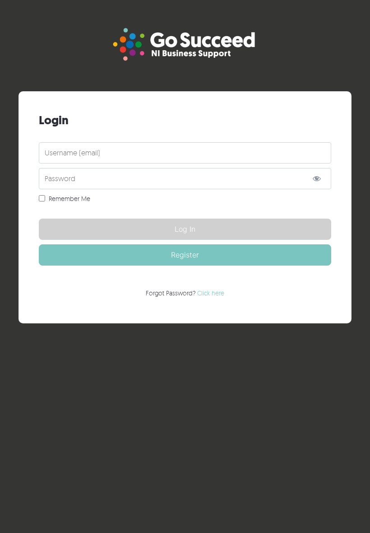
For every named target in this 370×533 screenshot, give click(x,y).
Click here (210, 293)
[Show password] (316, 178)
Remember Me (69, 198)
